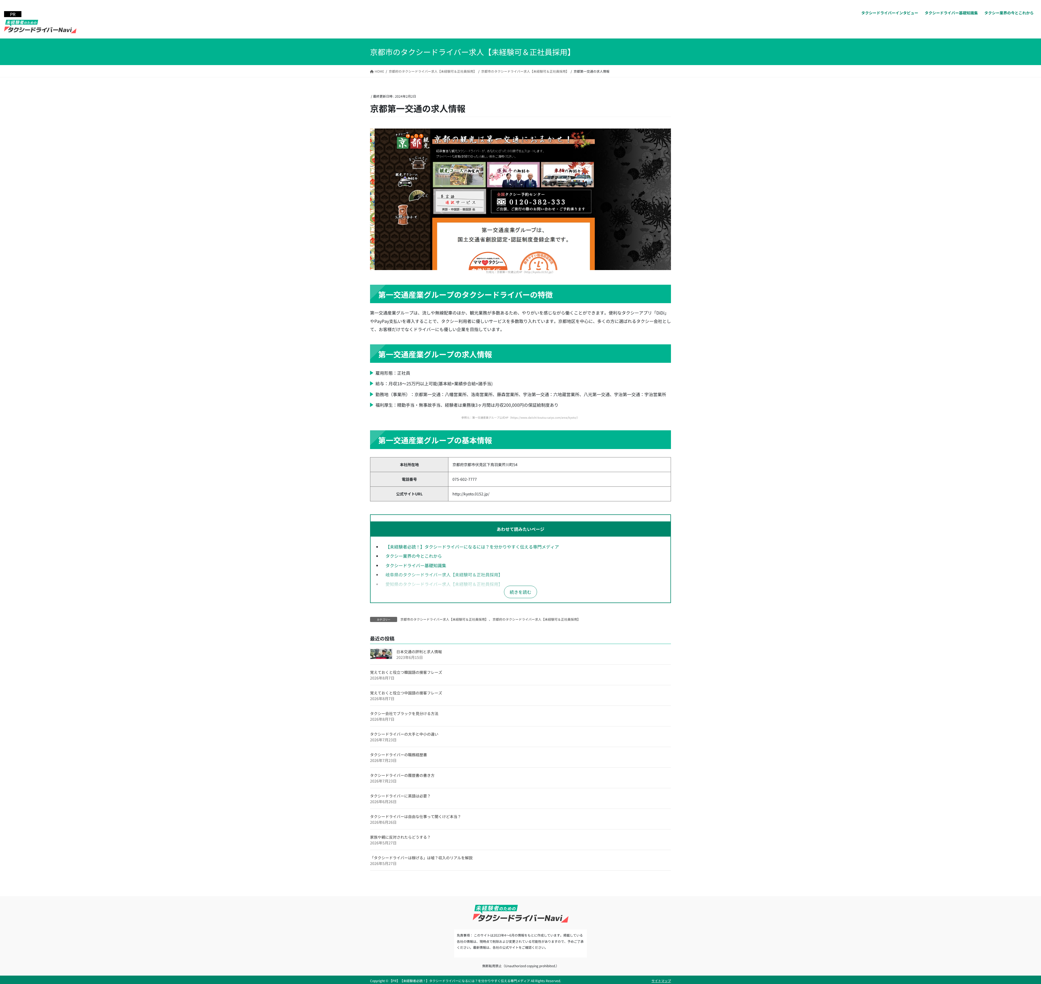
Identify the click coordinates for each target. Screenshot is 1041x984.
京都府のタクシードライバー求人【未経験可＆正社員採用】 (536, 619)
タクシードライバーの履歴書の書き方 (402, 775)
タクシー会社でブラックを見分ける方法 (404, 713)
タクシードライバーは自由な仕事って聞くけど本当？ (415, 816)
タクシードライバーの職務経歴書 (398, 754)
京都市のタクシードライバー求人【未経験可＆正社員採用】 (444, 619)
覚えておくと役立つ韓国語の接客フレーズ (406, 672)
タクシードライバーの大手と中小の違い (404, 734)
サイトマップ (661, 980)
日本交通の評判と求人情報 (419, 651)
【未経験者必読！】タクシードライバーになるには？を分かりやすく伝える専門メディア (472, 546)
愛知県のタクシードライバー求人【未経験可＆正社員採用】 (444, 584)
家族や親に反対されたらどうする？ (400, 837)
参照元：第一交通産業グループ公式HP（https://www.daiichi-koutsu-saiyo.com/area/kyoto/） (520, 417)
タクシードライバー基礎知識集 (415, 565)
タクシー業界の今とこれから (413, 556)
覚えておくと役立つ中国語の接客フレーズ (406, 692)
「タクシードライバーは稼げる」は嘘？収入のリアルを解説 (421, 857)
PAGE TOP (1014, 949)
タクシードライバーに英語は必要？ (400, 796)
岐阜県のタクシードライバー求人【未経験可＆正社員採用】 (444, 574)
